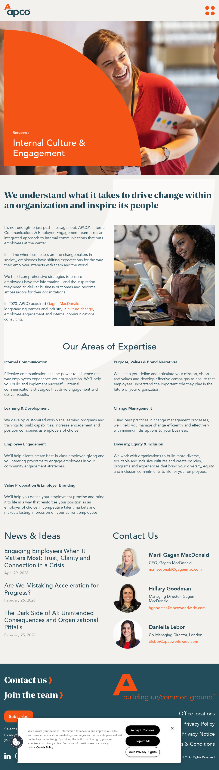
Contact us (25, 680)
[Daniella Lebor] (127, 634)
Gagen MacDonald (63, 303)
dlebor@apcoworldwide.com (173, 641)
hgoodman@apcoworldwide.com (177, 607)
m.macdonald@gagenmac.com (175, 569)
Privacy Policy (199, 724)
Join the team (31, 695)
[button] (16, 742)
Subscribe (18, 716)
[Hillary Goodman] (127, 598)
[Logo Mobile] (11, 10)
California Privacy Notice (186, 734)
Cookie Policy (44, 747)
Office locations (197, 713)
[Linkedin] (7, 756)
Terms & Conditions (192, 744)
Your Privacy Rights (143, 752)
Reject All (143, 741)
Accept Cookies (142, 730)
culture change (80, 309)
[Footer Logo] (164, 687)
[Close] (172, 728)
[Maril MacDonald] (127, 562)
